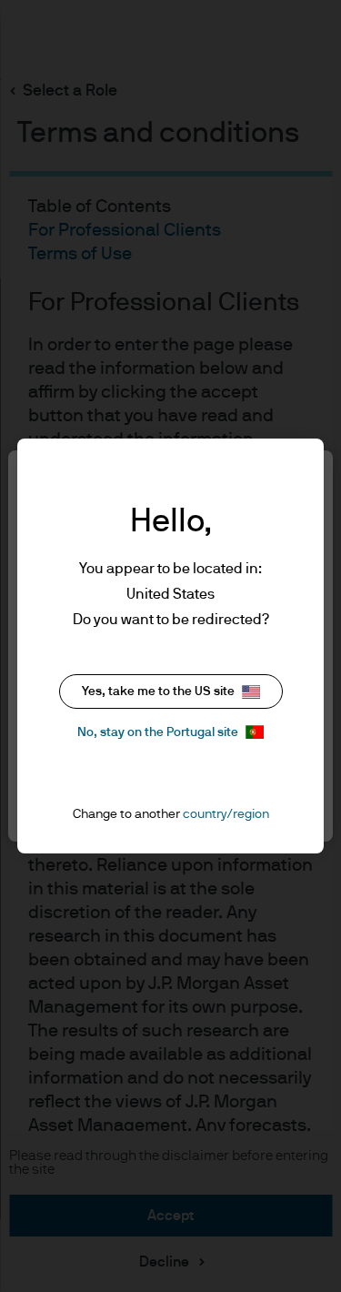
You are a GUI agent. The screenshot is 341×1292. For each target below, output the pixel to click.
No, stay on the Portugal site (157, 732)
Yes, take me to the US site (158, 691)
